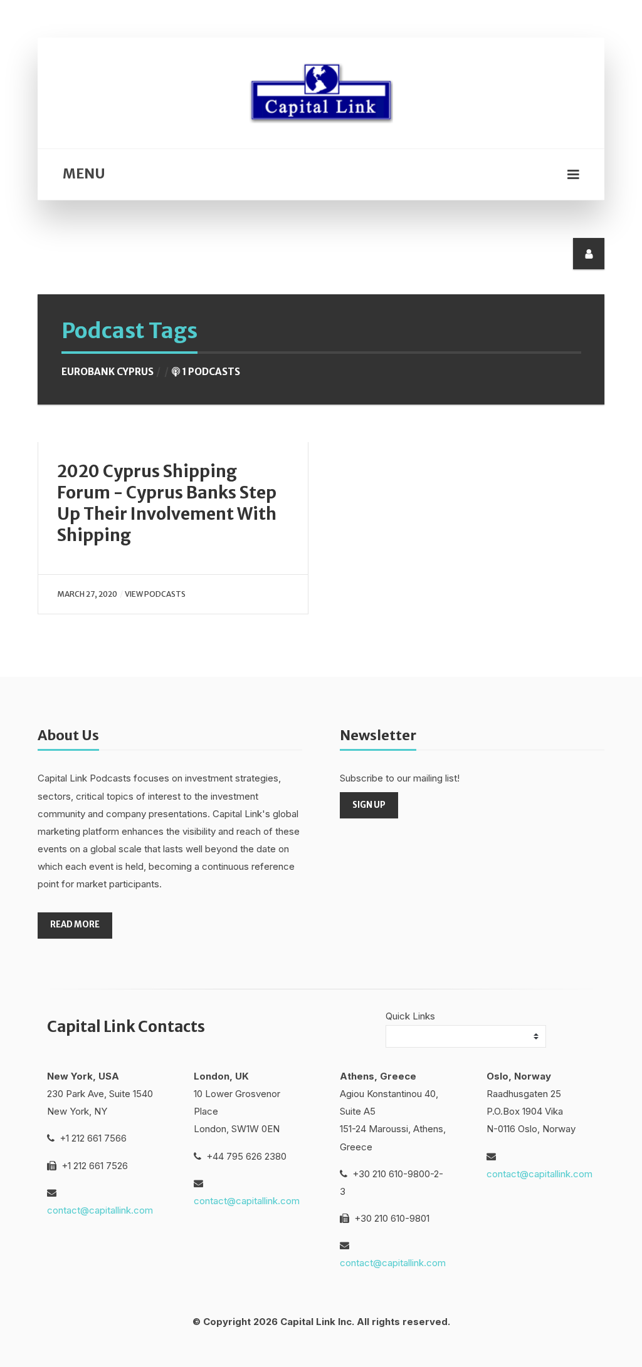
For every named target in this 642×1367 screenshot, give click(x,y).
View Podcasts (155, 594)
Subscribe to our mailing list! (400, 778)
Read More (75, 924)
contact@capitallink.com (100, 1210)
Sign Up (369, 805)
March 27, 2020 (87, 594)
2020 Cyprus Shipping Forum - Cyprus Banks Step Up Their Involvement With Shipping (166, 503)
